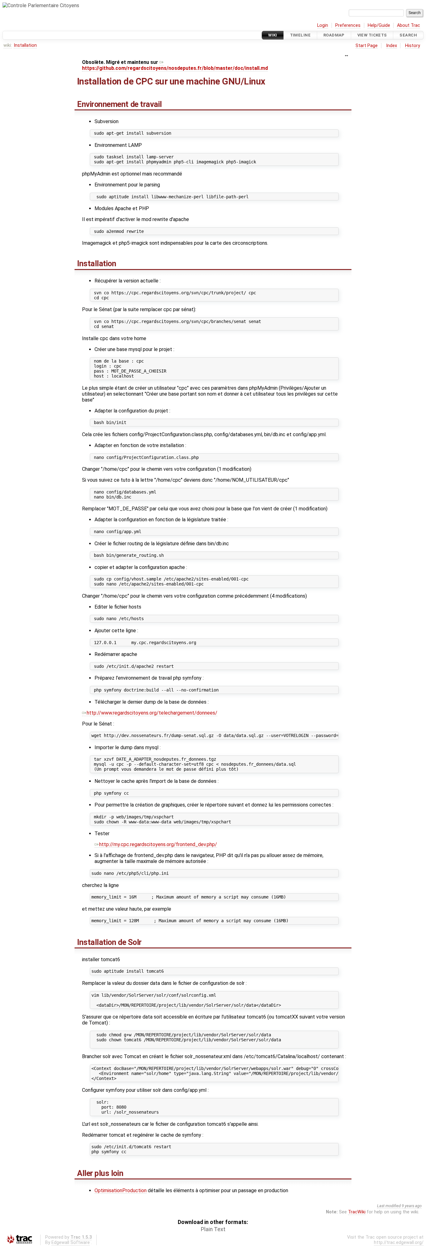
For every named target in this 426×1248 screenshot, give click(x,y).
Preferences (348, 25)
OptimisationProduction (120, 1190)
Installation (25, 45)
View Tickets (372, 35)
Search (408, 35)
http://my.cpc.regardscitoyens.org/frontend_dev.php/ (158, 844)
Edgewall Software (70, 1242)
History (412, 45)
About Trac (408, 25)
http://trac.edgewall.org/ (399, 1242)
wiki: (7, 45)
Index (391, 45)
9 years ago (412, 1205)
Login (322, 25)
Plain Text (213, 1229)
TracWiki (356, 1212)
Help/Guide (379, 25)
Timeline (300, 35)
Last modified (389, 1205)
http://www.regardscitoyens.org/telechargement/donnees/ (152, 713)
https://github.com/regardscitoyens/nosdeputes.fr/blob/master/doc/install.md (175, 68)
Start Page (367, 45)
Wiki (272, 35)
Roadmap (334, 35)
